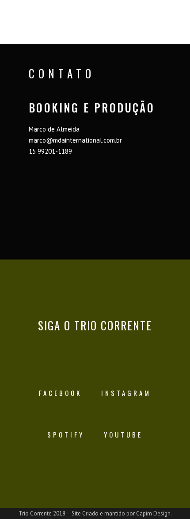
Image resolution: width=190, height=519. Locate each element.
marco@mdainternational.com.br (75, 140)
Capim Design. (154, 513)
